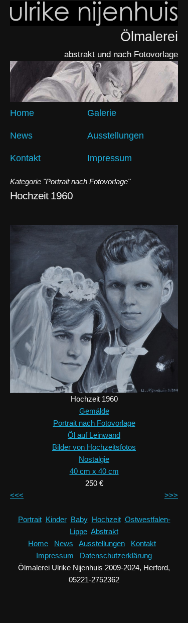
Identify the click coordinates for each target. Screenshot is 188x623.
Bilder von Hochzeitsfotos (94, 447)
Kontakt (25, 158)
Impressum (109, 158)
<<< (17, 495)
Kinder (56, 519)
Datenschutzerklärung (116, 555)
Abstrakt (104, 531)
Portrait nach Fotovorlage (94, 423)
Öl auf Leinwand (94, 435)
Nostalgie (94, 459)
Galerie (101, 113)
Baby (79, 519)
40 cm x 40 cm (94, 471)
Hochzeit (106, 519)
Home (22, 113)
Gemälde (94, 411)
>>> (171, 495)
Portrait (30, 519)
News (21, 136)
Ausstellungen (115, 136)
